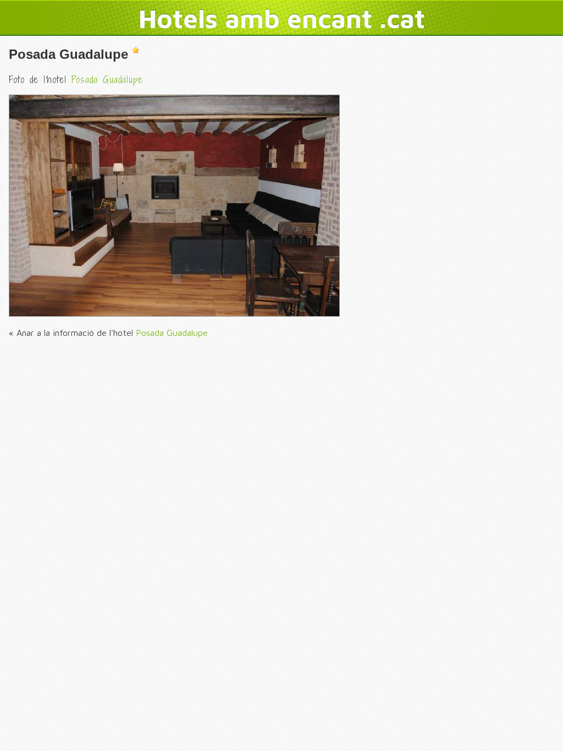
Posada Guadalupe (68, 54)
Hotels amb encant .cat (282, 18)
